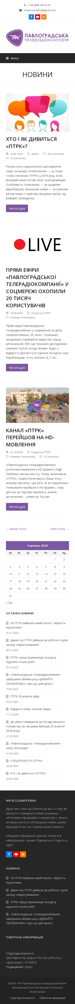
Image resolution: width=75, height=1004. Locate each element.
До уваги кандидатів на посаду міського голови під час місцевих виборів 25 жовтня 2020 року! (35, 726)
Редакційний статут (19, 967)
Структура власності (20, 953)
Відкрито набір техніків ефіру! (30, 709)
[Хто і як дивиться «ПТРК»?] (37, 112)
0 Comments (18, 158)
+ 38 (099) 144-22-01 (39, 5)
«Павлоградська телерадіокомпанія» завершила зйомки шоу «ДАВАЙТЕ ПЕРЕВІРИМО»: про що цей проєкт (33, 679)
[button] (12, 58)
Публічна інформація (52, 998)
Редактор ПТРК (40, 313)
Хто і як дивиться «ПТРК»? (31, 142)
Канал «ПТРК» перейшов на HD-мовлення (30, 437)
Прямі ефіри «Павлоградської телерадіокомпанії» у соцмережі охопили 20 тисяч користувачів (37, 287)
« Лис (9, 603)
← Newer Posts (16, 529)
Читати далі (17, 208)
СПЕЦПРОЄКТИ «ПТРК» (26, 761)
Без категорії (56, 154)
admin (35, 154)
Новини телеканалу (22, 317)
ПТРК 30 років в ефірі (24, 696)
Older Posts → (59, 529)
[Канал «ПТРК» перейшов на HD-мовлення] (37, 405)
